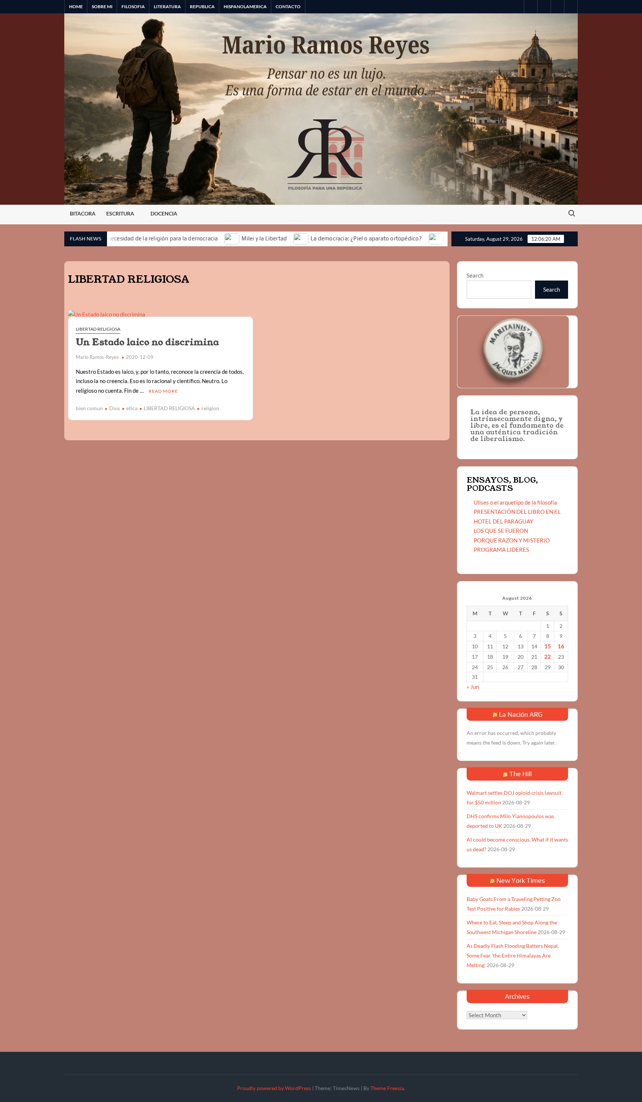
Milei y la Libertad (229, 238)
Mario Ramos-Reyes (97, 357)
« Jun (473, 686)
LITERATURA (167, 6)
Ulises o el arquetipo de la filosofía (515, 502)
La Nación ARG (520, 714)
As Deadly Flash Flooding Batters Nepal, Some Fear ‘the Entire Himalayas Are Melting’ (513, 955)
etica (131, 408)
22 (547, 656)
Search (475, 275)
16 (561, 646)
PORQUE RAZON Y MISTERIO (512, 540)
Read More (163, 391)
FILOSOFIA (133, 6)
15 (547, 646)
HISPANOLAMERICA (245, 6)
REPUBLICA (202, 6)
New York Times (520, 880)
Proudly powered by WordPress (274, 1088)
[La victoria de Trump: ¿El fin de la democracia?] (401, 238)
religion (210, 408)
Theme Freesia (387, 1088)
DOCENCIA (163, 213)
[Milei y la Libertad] (197, 238)
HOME (76, 6)
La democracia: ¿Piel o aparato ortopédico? (331, 238)
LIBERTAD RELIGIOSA (98, 329)
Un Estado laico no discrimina (147, 342)
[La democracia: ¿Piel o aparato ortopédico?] (267, 238)
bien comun (89, 408)
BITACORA (82, 213)
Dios (114, 408)
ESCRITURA (120, 213)
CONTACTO (288, 6)
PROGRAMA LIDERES (501, 549)
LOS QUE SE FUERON (501, 530)
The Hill (520, 774)
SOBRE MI (102, 6)
